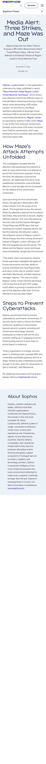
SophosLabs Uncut (28, 377)
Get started (31, 5)
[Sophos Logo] (11, 2)
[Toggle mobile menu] (42, 5)
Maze (40, 120)
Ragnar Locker (34, 117)
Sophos (6, 85)
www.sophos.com (16, 488)
